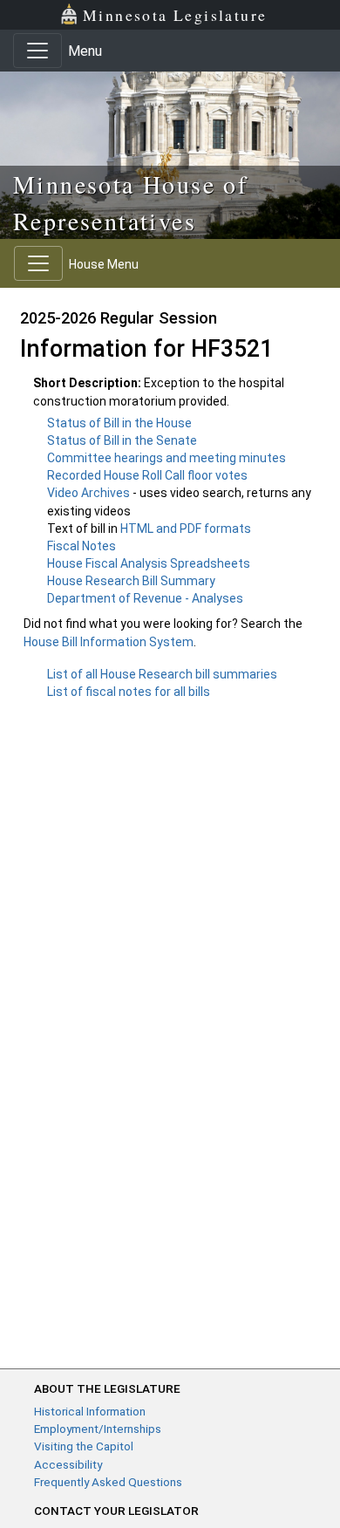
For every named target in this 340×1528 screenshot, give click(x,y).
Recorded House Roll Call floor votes (147, 475)
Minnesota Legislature (175, 14)
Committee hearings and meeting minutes (166, 458)
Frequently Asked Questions (108, 1482)
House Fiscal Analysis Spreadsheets (148, 563)
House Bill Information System (109, 642)
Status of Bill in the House (119, 423)
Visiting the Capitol (83, 1446)
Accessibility (68, 1464)
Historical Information (90, 1411)
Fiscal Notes (81, 546)
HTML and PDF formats (185, 528)
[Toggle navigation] (37, 50)
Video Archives (90, 493)
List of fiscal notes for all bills (128, 692)
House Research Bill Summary (131, 581)
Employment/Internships (97, 1429)
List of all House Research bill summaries (162, 674)
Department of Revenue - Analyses (145, 598)
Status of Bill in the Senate (122, 440)
